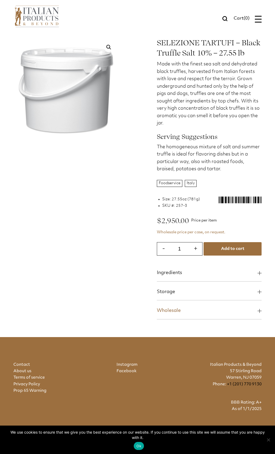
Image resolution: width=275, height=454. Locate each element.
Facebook (126, 371)
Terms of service (29, 378)
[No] (268, 439)
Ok (138, 446)
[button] (109, 47)
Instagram (127, 365)
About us (22, 371)
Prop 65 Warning (29, 391)
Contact (21, 365)
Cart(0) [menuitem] (241, 18)
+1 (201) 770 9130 (244, 384)
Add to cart (232, 249)
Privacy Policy (26, 384)
